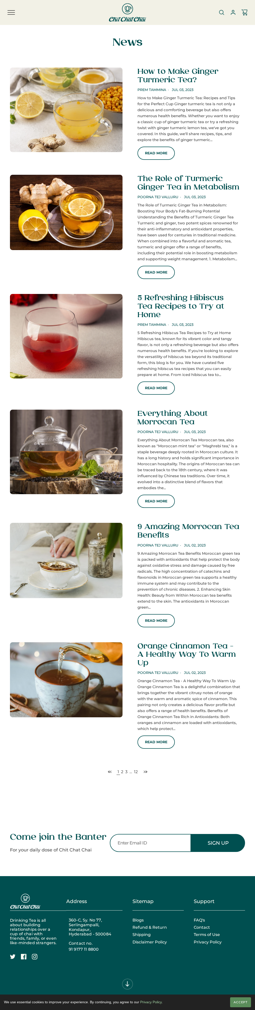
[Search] (221, 12)
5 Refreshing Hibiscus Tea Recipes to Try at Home (180, 306)
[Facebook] (26, 959)
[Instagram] (37, 959)
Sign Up (218, 843)
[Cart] (244, 12)
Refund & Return (149, 927)
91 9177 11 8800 (84, 949)
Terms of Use (207, 934)
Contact (202, 927)
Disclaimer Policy (149, 942)
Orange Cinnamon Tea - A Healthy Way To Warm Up (186, 654)
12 (136, 771)
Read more (156, 153)
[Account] (233, 12)
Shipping (141, 934)
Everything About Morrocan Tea (172, 418)
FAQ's (199, 920)
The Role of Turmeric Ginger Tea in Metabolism (188, 183)
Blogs (138, 920)
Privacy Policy (208, 942)
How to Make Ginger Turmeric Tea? (177, 76)
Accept (241, 1002)
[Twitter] (15, 959)
